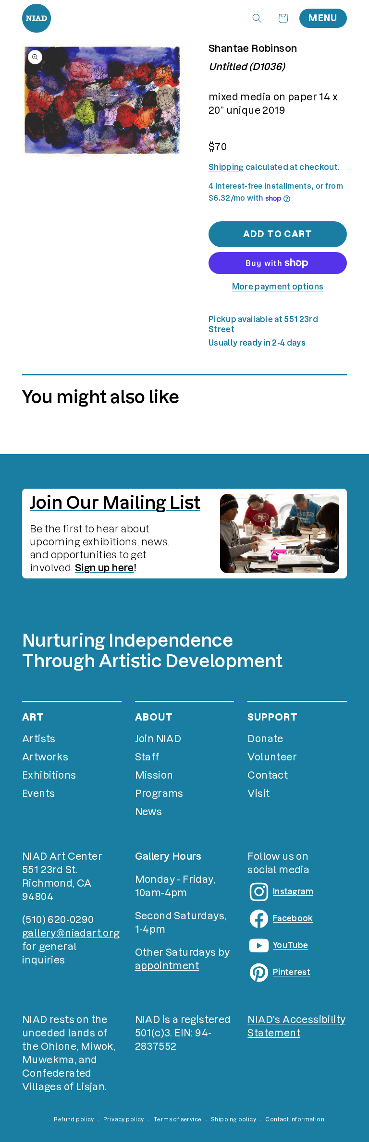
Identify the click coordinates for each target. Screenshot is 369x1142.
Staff (147, 757)
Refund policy (74, 1119)
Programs (159, 793)
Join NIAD (158, 738)
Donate (265, 738)
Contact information (294, 1119)
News (148, 811)
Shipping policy (233, 1119)
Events (38, 793)
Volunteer (272, 757)
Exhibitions (49, 775)
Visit (258, 793)
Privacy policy (123, 1119)
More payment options (277, 286)
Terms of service (177, 1119)
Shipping (226, 167)
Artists (39, 738)
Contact (267, 775)
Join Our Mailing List (115, 502)
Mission (154, 775)
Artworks (45, 757)
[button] (257, 18)
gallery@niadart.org (71, 933)
